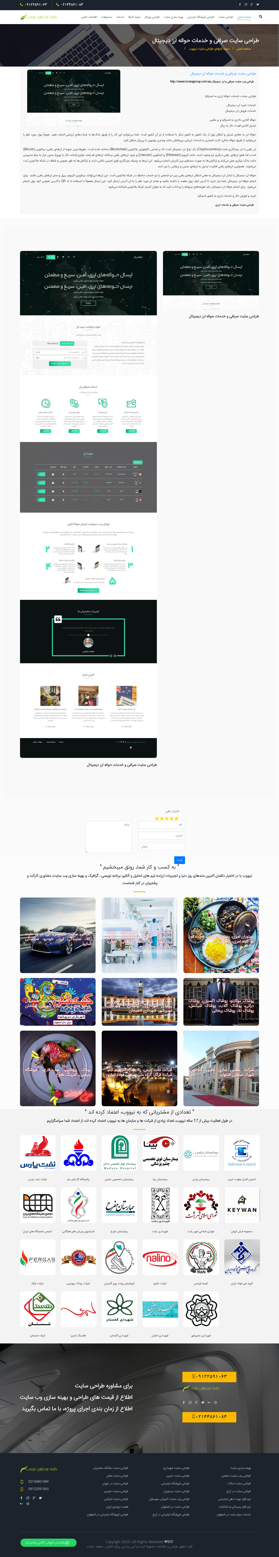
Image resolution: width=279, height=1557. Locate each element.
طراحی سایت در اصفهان (175, 1506)
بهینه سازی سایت (173, 17)
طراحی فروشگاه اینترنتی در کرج (171, 1514)
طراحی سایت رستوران (176, 1491)
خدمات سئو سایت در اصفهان (234, 1514)
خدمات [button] (120, 17)
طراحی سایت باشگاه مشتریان (110, 1468)
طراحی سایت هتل (117, 1475)
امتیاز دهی (172, 811)
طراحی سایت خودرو (116, 1491)
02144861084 (38, 1481)
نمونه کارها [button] (134, 17)
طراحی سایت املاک (239, 1483)
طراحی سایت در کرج (239, 1491)
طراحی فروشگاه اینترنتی (200, 17)
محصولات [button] (106, 17)
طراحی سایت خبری (178, 1475)
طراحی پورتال (152, 17)
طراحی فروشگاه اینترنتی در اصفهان (107, 1514)
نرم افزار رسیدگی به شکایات (235, 1506)
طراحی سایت (225, 17)
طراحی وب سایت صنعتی (236, 1475)
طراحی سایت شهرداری (176, 1468)
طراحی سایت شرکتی (116, 1499)
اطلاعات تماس (89, 17)
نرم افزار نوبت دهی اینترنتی (234, 1499)
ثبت (179, 860)
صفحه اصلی (244, 17)
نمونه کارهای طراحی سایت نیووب (209, 48)
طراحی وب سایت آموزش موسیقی (169, 1499)
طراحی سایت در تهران (115, 1483)
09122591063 (38, 1489)
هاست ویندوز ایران (117, 1506)
